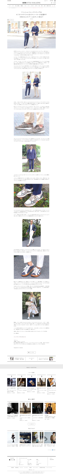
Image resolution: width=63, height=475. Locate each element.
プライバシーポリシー (35, 467)
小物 (41, 5)
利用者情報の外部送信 (42, 467)
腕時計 (22, 5)
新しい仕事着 (17, 5)
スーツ (13, 5)
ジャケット (32, 5)
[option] (9, 6)
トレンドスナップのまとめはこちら (20, 336)
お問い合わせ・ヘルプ (31, 469)
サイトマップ (21, 467)
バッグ (25, 5)
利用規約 (30, 467)
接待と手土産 (49, 5)
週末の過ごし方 (30, 464)
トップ (10, 5)
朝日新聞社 (12, 467)
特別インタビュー (21, 464)
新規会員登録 (51, 0)
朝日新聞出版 (16, 467)
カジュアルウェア (38, 463)
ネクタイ (36, 5)
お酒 (44, 5)
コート (28, 5)
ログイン (47, 0)
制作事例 (37, 464)
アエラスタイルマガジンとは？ (23, 458)
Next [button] (53, 6)
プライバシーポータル (49, 467)
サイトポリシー (26, 467)
